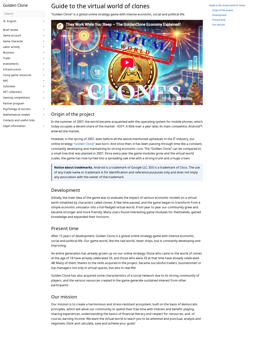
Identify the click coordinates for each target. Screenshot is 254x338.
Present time (219, 19)
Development (219, 15)
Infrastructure (12, 69)
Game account (12, 35)
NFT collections (12, 92)
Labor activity (11, 47)
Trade (6, 58)
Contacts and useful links (19, 120)
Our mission (218, 24)
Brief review (10, 30)
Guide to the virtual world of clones (227, 5)
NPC (5, 80)
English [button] (11, 21)
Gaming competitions (16, 97)
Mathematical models (16, 114)
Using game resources (17, 75)
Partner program (13, 103)
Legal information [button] (14, 126)
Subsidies (9, 86)
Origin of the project (222, 10)
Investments (11, 63)
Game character (13, 41)
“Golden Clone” (84, 144)
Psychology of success (17, 109)
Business (8, 52)
